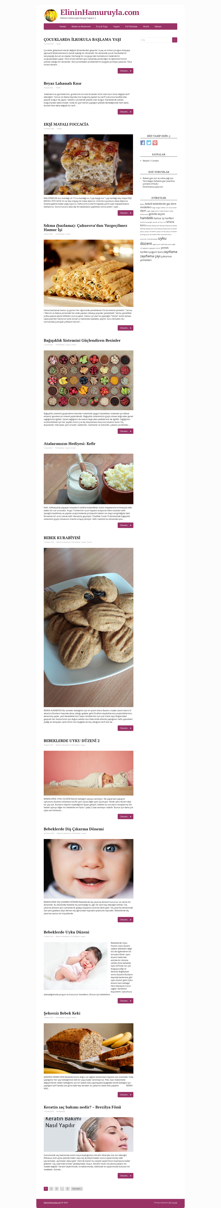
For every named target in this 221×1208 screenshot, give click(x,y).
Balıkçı (142, 204)
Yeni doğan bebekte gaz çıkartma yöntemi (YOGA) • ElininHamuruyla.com (159, 184)
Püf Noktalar (131, 26)
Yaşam (116, 26)
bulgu (154, 208)
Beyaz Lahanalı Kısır (63, 83)
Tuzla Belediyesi (152, 239)
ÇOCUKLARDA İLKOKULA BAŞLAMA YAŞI (82, 39)
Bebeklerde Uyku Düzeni (66, 932)
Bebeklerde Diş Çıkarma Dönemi (74, 828)
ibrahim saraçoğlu (146, 222)
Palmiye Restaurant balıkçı (168, 226)
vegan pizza (156, 244)
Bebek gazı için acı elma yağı (156, 178)
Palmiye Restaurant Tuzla (148, 229)
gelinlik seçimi (157, 214)
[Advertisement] (158, 88)
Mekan (158, 26)
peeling (142, 234)
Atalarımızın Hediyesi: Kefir (70, 443)
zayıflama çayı (150, 256)
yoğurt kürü (156, 252)
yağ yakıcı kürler (155, 248)
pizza (147, 234)
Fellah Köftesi (164, 211)
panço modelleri (150, 231)
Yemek (63, 26)
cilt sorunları (172, 208)
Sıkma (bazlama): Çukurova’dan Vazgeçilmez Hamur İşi (85, 227)
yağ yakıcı (146, 248)
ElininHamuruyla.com (52, 1202)
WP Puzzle (173, 1202)
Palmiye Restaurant (152, 226)
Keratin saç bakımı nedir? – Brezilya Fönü (82, 1107)
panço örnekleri (171, 231)
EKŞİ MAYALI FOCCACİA (66, 124)
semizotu (143, 239)
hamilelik (146, 218)
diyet (143, 210)
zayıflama (170, 252)
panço (142, 231)
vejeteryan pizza (166, 244)
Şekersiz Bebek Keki (62, 1013)
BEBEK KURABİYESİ (62, 537)
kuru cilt (163, 222)
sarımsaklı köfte (155, 234)
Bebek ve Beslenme (81, 26)
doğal (148, 211)
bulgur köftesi (160, 208)
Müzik (146, 26)
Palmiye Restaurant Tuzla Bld (167, 229)
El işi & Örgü (102, 26)
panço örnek (161, 231)
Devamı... (124, 70)
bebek (148, 203)
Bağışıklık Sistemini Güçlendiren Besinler (82, 340)
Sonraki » (76, 1188)
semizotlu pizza (166, 234)
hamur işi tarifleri (164, 218)
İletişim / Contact (151, 160)
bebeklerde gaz (161, 203)
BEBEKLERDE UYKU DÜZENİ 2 (72, 740)
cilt (167, 208)
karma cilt (156, 222)
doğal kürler (155, 211)
